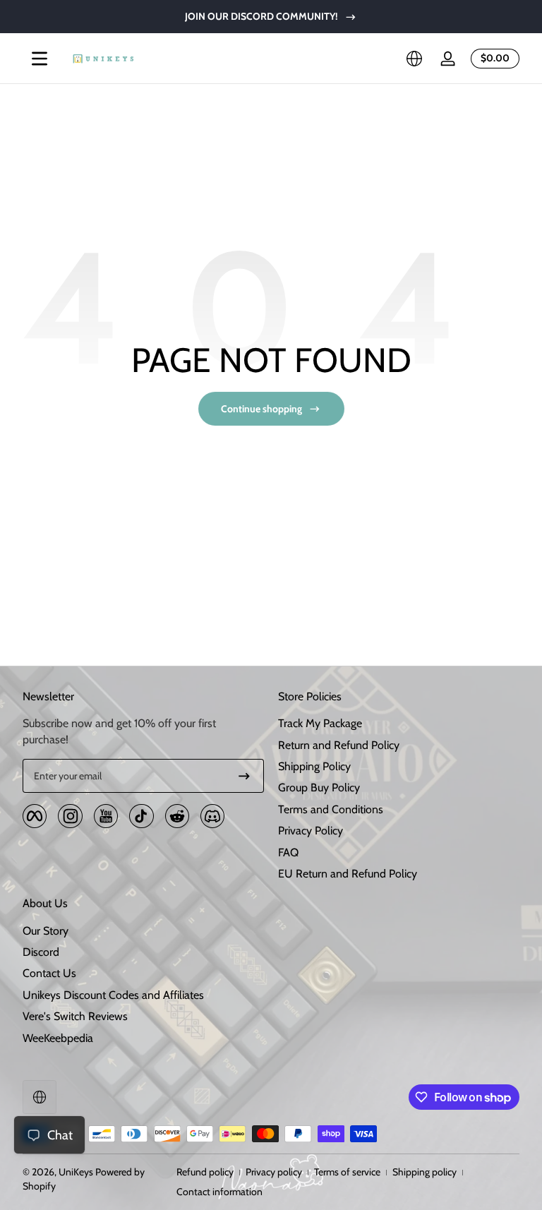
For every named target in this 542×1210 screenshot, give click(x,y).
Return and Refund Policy (338, 745)
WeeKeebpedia (58, 1038)
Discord (41, 952)
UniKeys (76, 1172)
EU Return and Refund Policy (347, 873)
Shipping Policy (314, 766)
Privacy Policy (310, 830)
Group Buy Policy (319, 787)
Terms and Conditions (330, 809)
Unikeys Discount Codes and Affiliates (113, 995)
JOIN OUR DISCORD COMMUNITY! (261, 16)
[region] (271, 16)
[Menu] (39, 59)
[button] (414, 58)
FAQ (288, 852)
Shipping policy (424, 1172)
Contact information (219, 1191)
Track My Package (320, 723)
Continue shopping (261, 408)
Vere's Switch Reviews (75, 1016)
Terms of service (347, 1172)
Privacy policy (274, 1172)
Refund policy (205, 1172)
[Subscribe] (244, 776)
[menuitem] (398, 723)
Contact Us (49, 973)
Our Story (45, 931)
